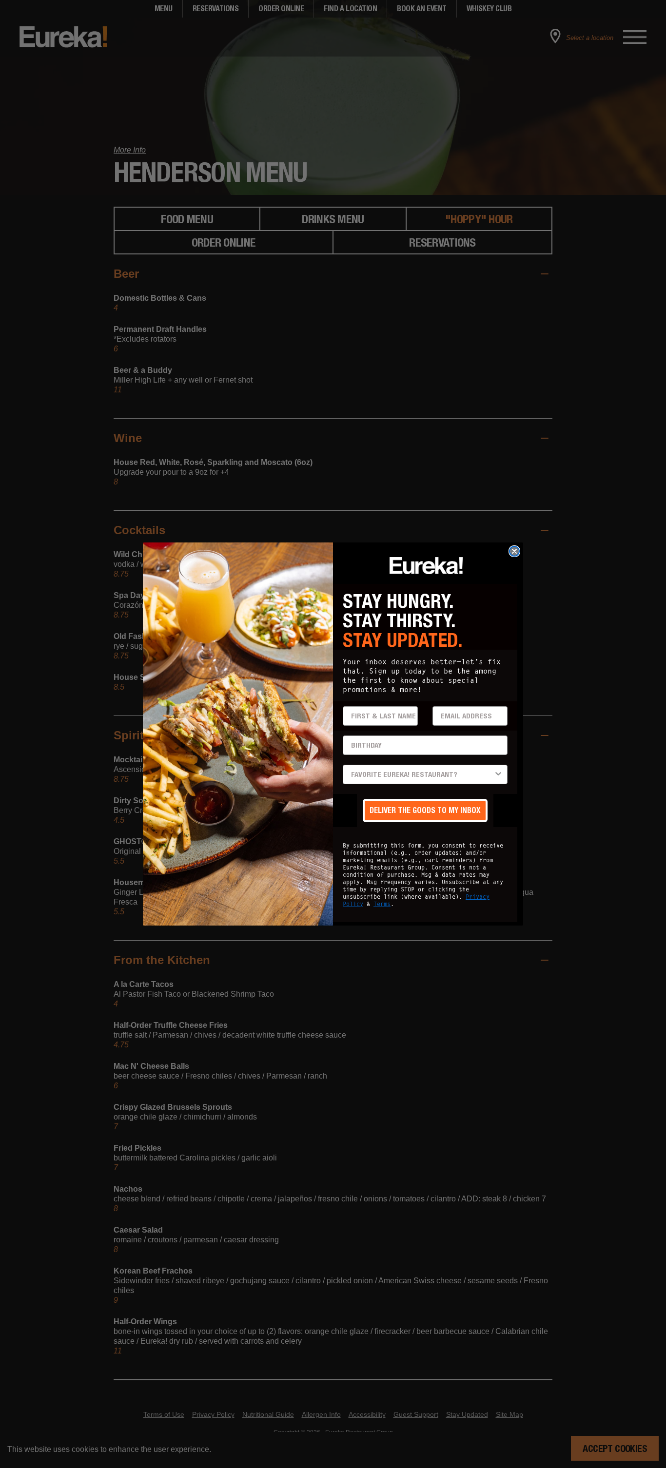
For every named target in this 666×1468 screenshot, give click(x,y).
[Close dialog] (514, 551)
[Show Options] (498, 774)
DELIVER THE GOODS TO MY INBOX (425, 810)
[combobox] (422, 774)
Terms (382, 904)
